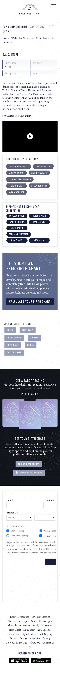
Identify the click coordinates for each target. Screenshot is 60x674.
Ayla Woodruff (16, 192)
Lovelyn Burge (16, 216)
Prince (30, 345)
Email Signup (45, 634)
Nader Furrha (17, 222)
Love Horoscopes (41, 616)
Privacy (46, 638)
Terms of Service (19, 638)
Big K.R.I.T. (16, 186)
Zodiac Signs (45, 629)
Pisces (34, 83)
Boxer (10, 330)
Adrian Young (16, 173)
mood (32, 388)
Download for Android (30, 473)
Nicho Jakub (17, 228)
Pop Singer (12, 345)
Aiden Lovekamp (39, 173)
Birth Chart (15, 629)
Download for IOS (30, 464)
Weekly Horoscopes (41, 621)
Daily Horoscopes (19, 616)
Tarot (37, 14)
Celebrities (13, 634)
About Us (35, 642)
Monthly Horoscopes (19, 625)
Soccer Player (14, 352)
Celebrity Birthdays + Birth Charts (30, 38)
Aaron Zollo (43, 166)
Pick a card (29, 394)
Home (5, 38)
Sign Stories (28, 634)
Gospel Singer (14, 337)
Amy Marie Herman (19, 234)
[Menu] (53, 7)
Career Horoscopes (18, 621)
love (25, 388)
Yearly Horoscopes (42, 625)
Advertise (35, 638)
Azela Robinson (39, 186)
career (46, 388)
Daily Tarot (29, 629)
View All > (39, 240)
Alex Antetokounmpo (19, 179)
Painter (34, 337)
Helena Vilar (39, 216)
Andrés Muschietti (18, 166)
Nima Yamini (17, 240)
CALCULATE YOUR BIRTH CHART (30, 301)
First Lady (27, 330)
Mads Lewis (39, 222)
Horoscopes (25, 14)
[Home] (30, 6)
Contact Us (48, 642)
